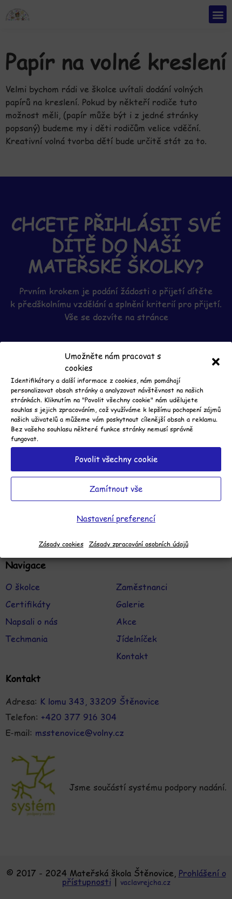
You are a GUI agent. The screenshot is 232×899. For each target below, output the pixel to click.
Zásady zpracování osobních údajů (138, 543)
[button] (215, 361)
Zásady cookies (61, 543)
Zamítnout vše (116, 488)
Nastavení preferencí (116, 518)
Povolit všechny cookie (116, 458)
